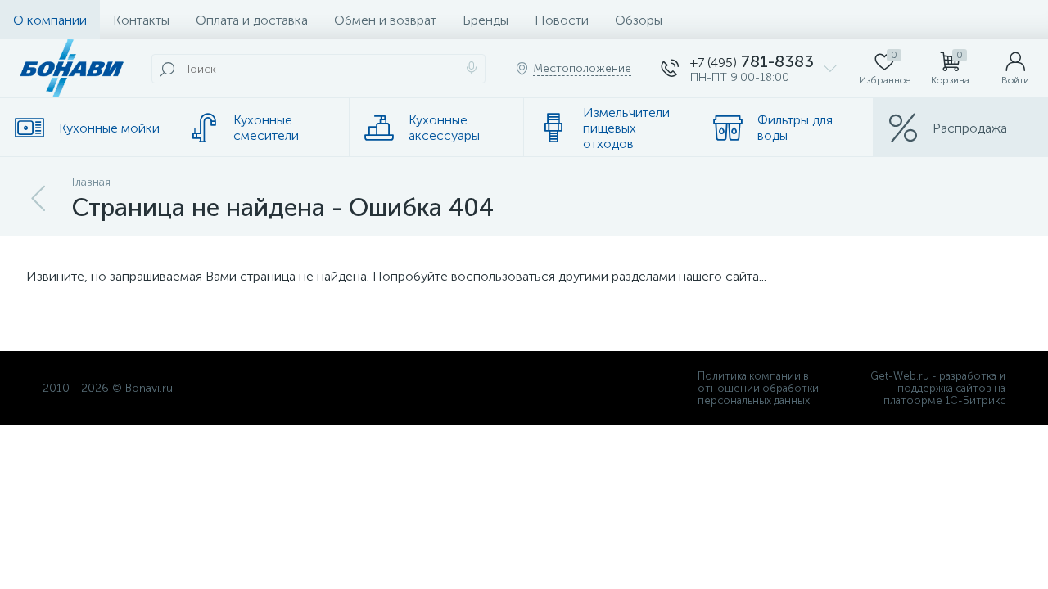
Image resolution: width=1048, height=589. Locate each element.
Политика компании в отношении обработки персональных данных (758, 388)
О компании (50, 20)
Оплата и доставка (252, 20)
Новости (562, 20)
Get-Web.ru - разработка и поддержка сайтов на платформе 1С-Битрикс (937, 388)
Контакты (141, 20)
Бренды (485, 20)
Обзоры (638, 20)
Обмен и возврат (385, 20)
